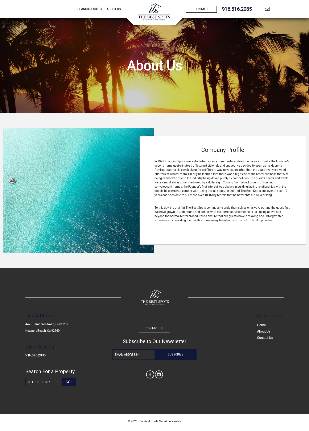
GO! (69, 382)
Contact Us (265, 338)
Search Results (90, 9)
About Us (114, 9)
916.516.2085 (35, 355)
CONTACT (201, 9)
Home (261, 325)
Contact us (155, 328)
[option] (78, 190)
